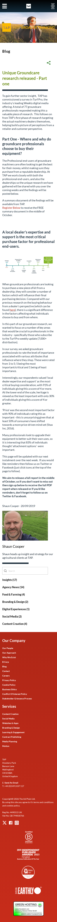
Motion (5, 746)
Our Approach (9, 652)
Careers (6, 675)
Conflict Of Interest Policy (14, 694)
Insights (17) (9, 579)
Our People (7, 648)
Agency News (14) (13, 587)
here (12, 310)
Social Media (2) (12, 616)
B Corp (5, 662)
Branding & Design (11, 727)
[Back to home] (28, 6)
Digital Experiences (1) (15, 609)
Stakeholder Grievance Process (17, 698)
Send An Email (11, 782)
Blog (6, 51)
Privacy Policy (9, 680)
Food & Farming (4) (13, 594)
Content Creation (10, 714)
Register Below (11, 207)
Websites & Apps (10, 723)
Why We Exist (9, 657)
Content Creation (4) (14, 623)
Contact (6, 671)
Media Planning (9, 741)
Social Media (8, 718)
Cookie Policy (8, 684)
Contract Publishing (11, 737)
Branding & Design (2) (15, 601)
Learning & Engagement (13, 732)
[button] (4, 6)
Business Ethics (9, 689)
